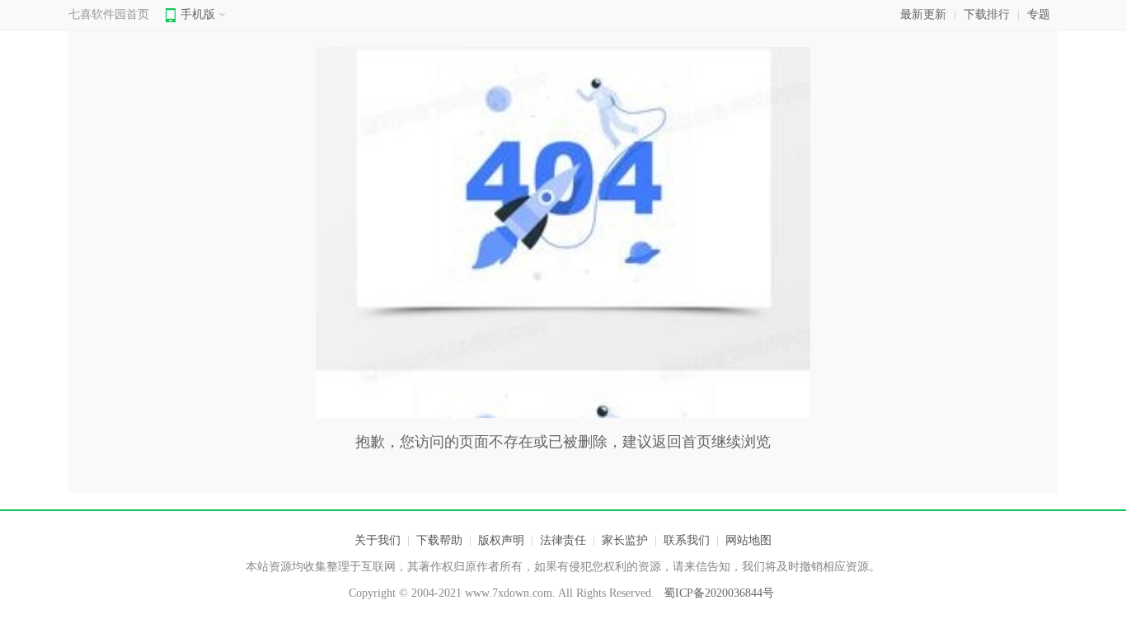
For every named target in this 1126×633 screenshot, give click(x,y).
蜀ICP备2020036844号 (719, 593)
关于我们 (377, 540)
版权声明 (501, 540)
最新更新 (923, 14)
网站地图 (748, 540)
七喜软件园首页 (108, 14)
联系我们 (687, 540)
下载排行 (987, 14)
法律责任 (563, 540)
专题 (1038, 14)
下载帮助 (439, 540)
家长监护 (625, 540)
